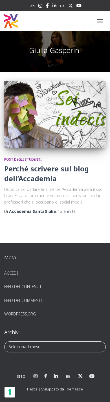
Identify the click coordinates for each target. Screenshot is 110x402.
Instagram (40, 6)
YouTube (79, 6)
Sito (32, 6)
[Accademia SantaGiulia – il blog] (28, 21)
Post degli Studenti (23, 159)
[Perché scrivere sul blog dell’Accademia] (55, 114)
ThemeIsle (74, 389)
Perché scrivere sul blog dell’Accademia (46, 173)
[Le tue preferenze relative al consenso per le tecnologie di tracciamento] (10, 392)
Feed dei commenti (23, 300)
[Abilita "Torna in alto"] (99, 391)
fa (67, 211)
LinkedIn (54, 6)
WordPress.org (20, 314)
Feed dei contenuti (23, 286)
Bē (62, 6)
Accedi (11, 273)
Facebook (47, 6)
